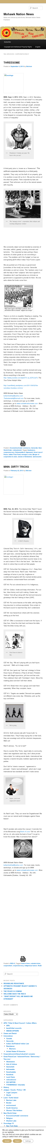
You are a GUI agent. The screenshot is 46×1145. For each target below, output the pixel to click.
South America (12, 1108)
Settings (28, 1141)
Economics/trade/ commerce (20, 448)
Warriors (12, 1048)
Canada (9, 1038)
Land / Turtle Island (11, 1097)
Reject (17, 1141)
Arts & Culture (11, 1064)
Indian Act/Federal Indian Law (17, 1043)
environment (11, 1105)
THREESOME (12, 62)
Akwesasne (10, 1061)
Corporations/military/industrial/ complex (19, 1054)
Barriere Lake (11, 1100)
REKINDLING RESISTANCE (14, 983)
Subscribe (7, 42)
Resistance (10, 1046)
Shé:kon (29, 66)
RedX (40, 965)
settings (26, 1136)
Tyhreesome (37, 457)
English (37, 47)
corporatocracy (9, 452)
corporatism (8, 965)
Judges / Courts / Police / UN (15, 1090)
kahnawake (10, 1069)
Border (8, 1103)
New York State (12, 1126)
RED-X (12, 963)
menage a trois (26, 454)
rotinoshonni (17, 450)
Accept (7, 1141)
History (6, 1087)
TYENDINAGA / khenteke (15, 1085)
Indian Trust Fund (15, 454)
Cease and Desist (10, 1033)
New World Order (10, 1113)
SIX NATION (10, 1082)
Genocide (34, 448)
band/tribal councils (13, 1028)
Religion (9, 1118)
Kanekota (9, 1074)
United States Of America (15, 1051)
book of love (25, 963)
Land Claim (10, 1077)
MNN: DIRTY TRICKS (16, 466)
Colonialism (8, 1036)
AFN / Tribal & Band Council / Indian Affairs (20, 1023)
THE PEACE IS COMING (13, 991)
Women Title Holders (14, 1110)
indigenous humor (31, 965)
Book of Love (25, 831)
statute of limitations (25, 457)
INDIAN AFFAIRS (12, 1031)
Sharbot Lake (11, 1121)
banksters (31, 450)
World (8, 1095)
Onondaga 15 (9, 1123)
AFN (7, 1025)
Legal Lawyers (11, 1092)
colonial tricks (35, 963)
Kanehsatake (11, 1072)
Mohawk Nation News (19, 14)
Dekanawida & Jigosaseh (24, 452)
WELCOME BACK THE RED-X (15, 994)
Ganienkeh (10, 1067)
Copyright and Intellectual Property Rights (18, 47)
